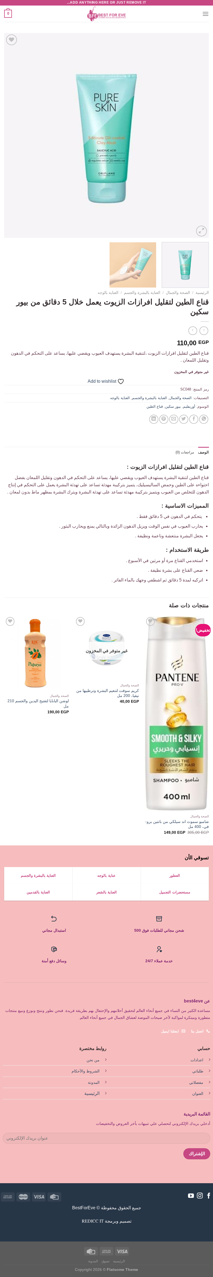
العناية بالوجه (108, 293)
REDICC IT (93, 1221)
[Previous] (198, 135)
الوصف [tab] (203, 452)
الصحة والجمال (178, 293)
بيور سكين (173, 406)
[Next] (11, 135)
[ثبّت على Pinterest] (163, 419)
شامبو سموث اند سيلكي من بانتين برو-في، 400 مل (177, 824)
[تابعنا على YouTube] (191, 1196)
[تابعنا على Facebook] (209, 1196)
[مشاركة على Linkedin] (153, 419)
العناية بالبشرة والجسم (142, 293)
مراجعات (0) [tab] (185, 452)
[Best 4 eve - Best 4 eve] (106, 14)
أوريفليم (189, 406)
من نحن (93, 1060)
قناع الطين (154, 406)
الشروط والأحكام (86, 1071)
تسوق (106, 1261)
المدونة (94, 1082)
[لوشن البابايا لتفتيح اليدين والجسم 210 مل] (36, 653)
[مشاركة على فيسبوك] (193, 419)
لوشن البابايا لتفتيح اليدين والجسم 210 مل (38, 703)
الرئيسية (202, 293)
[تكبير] (201, 231)
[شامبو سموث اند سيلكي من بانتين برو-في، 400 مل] (176, 713)
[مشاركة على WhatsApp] (203, 419)
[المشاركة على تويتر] (183, 419)
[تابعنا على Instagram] (200, 1196)
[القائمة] (205, 14)
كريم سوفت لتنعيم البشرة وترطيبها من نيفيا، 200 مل (107, 693)
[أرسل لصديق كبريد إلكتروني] (173, 419)
